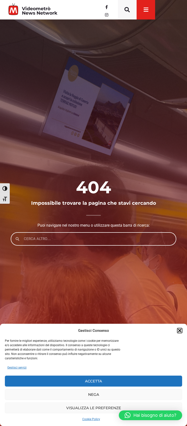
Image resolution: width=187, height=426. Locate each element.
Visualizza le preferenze (93, 408)
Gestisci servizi (17, 367)
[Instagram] (107, 15)
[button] (179, 330)
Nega (93, 394)
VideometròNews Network (39, 11)
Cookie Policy (91, 419)
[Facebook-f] (107, 7)
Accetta (93, 381)
